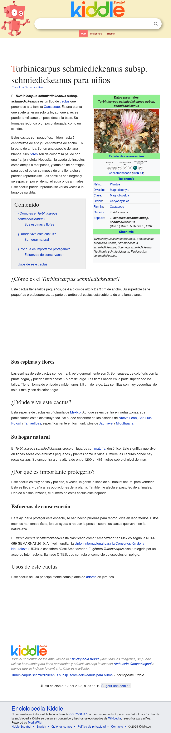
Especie (99, 217)
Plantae (115, 184)
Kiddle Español (21, 726)
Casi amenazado (120, 172)
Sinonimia (126, 232)
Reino (97, 184)
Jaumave (106, 423)
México (75, 412)
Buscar (156, 23)
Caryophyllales (119, 201)
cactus (64, 101)
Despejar (147, 23)
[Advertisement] (85, 49)
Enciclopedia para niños (27, 87)
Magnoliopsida (119, 195)
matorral (100, 448)
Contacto (117, 726)
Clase (97, 195)
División (99, 189)
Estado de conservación (126, 156)
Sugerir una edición (115, 685)
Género (99, 212)
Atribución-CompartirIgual (133, 663)
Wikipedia (114, 718)
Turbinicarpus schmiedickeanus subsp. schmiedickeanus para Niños (62, 675)
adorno (91, 576)
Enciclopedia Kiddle (84, 658)
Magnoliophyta (119, 189)
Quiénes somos (62, 726)
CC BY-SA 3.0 (78, 714)
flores (34, 154)
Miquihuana (124, 423)
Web (83, 33)
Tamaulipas (32, 423)
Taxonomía (126, 178)
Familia (98, 206)
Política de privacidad (92, 726)
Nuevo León (128, 417)
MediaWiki (34, 722)
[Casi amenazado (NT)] (126, 164)
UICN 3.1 (138, 173)
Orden (98, 201)
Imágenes (96, 33)
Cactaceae (117, 206)
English (111, 33)
